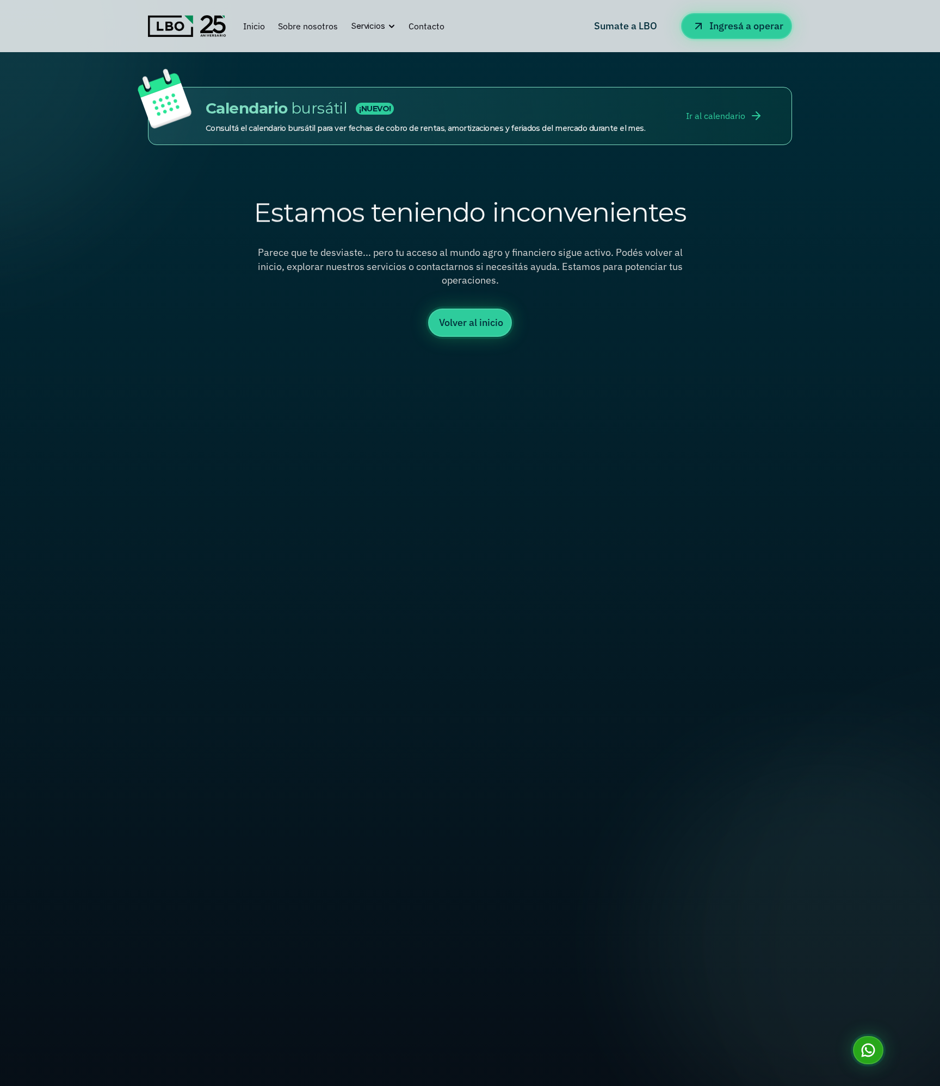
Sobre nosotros (308, 26)
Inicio (254, 26)
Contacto (426, 26)
